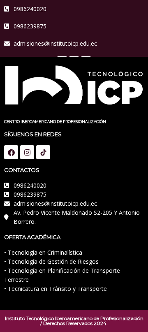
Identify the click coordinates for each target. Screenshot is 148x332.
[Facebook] (11, 152)
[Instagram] (27, 152)
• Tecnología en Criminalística (43, 252)
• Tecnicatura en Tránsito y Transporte (55, 289)
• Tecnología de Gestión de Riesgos (51, 261)
